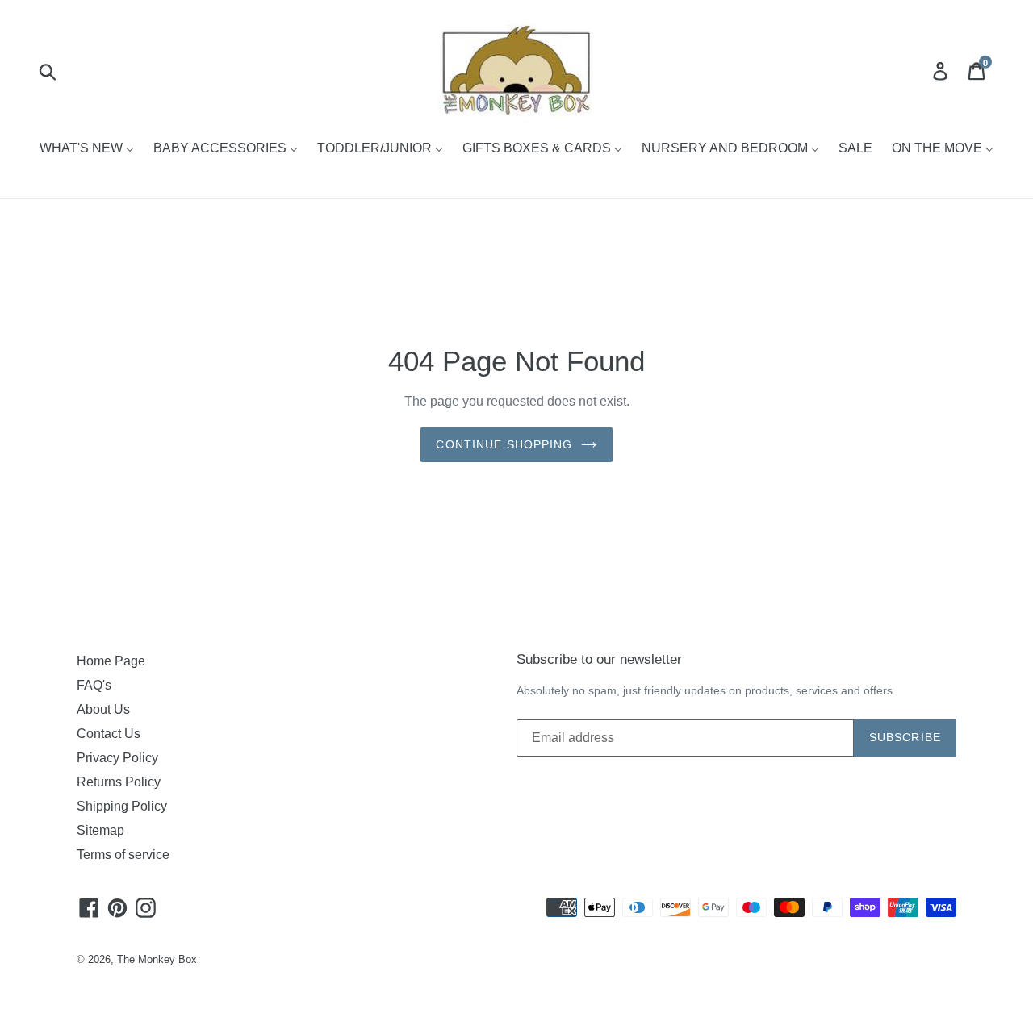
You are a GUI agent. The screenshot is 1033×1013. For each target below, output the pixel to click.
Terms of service (123, 854)
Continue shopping (504, 444)
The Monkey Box (157, 959)
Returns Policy (119, 782)
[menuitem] (87, 149)
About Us (103, 709)
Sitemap (100, 830)
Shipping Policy (122, 806)
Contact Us (108, 733)
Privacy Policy (117, 758)
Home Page (111, 661)
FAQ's (94, 685)
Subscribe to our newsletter (599, 659)
